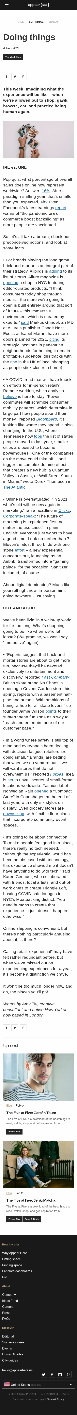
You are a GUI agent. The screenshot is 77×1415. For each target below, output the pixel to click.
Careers (7, 1306)
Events (7, 1348)
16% (46, 190)
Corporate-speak (19, 516)
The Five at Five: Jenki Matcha (30, 1200)
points (51, 711)
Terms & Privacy (55, 1399)
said (25, 322)
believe (10, 396)
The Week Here (13, 56)
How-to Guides (12, 1354)
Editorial (36, 21)
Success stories (13, 1342)
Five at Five (14, 1131)
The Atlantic (14, 487)
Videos (53, 21)
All (21, 21)
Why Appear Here (14, 1253)
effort (19, 550)
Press (6, 1312)
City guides (10, 1360)
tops (38, 436)
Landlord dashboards (17, 1271)
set (10, 780)
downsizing (13, 813)
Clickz (64, 510)
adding (55, 271)
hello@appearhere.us (17, 1370)
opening (10, 282)
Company (9, 1294)
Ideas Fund (10, 1300)
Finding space (12, 1265)
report (60, 207)
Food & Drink (32, 1219)
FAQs (6, 1318)
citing (54, 339)
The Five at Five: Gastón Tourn (31, 1113)
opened (41, 791)
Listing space (11, 1259)
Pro (4, 1277)
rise (13, 362)
